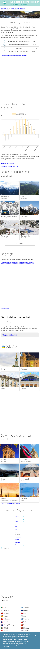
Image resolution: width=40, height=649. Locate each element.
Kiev (3, 369)
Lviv (3, 388)
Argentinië (26, 619)
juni (16, 529)
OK (35, 635)
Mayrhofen (5, 196)
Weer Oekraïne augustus (18, 8)
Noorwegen (26, 630)
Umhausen (5, 236)
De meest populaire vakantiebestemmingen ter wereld (17, 262)
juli (15, 532)
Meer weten (6, 646)
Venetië (24, 498)
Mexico (6, 627)
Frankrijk (3, 461)
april (16, 524)
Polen (24, 613)
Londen (24, 459)
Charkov (24, 388)
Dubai (3, 498)
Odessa (24, 369)
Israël (24, 616)
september (18, 537)
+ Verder (19, 244)
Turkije (23, 481)
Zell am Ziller (25, 236)
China (24, 625)
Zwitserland (7, 619)
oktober (17, 539)
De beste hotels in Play (8, 163)
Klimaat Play (5, 308)
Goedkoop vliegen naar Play (9, 166)
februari (17, 519)
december (17, 545)
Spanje (6, 616)
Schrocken (24, 216)
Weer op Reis (5, 8)
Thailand (25, 610)
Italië (2, 481)
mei (16, 526)
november (17, 542)
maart (16, 521)
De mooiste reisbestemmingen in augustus (14, 55)
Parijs (3, 459)
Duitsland (6, 613)
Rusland (25, 622)
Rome (3, 479)
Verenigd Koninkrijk (26, 461)
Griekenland (26, 607)
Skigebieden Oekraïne (10, 335)
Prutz (23, 196)
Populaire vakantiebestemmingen (10, 503)
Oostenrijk (6, 610)
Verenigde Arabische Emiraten (9, 500)
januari (17, 516)
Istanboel (25, 479)
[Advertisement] (20, 78)
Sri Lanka (26, 627)
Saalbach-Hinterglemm (9, 216)
